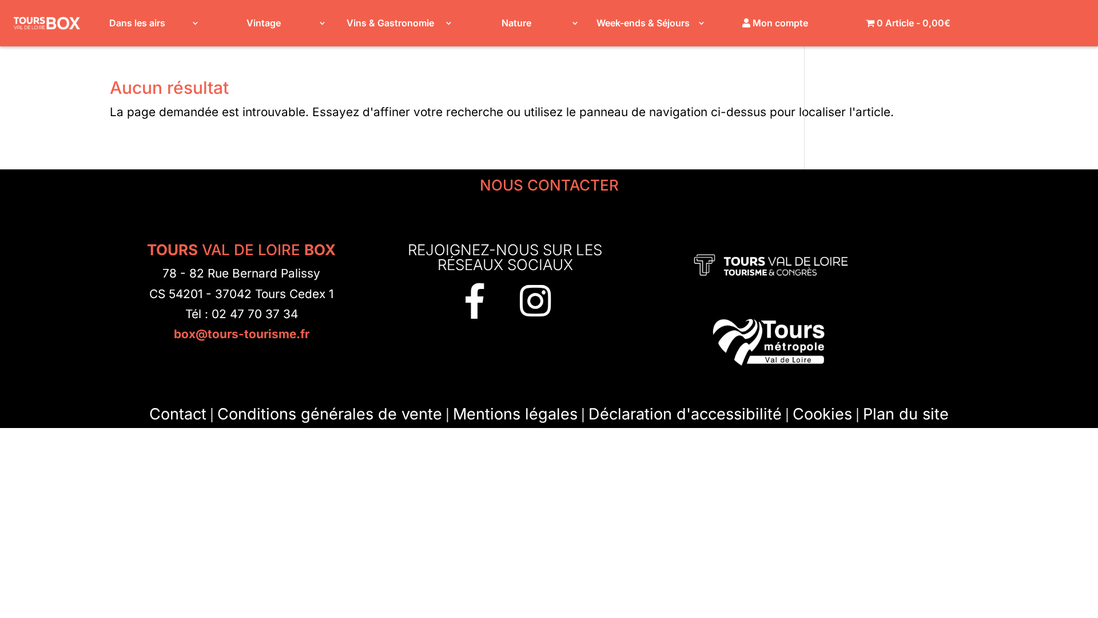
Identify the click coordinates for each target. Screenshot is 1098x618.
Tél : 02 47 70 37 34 (241, 314)
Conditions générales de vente (329, 414)
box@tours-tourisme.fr (241, 334)
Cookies (822, 414)
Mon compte (779, 23)
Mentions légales (515, 414)
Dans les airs (137, 23)
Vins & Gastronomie (390, 23)
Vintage (263, 23)
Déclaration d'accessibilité (685, 414)
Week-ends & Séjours (643, 23)
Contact (177, 414)
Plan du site (906, 414)
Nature (516, 23)
